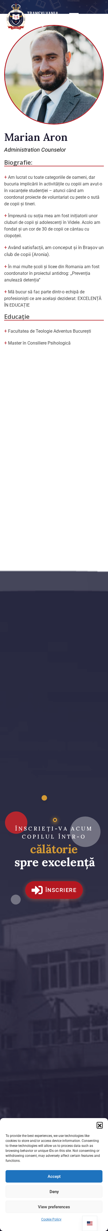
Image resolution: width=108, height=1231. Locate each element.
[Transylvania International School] (33, 16)
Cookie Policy (51, 1219)
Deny (54, 1191)
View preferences (54, 1206)
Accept (54, 1176)
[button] (99, 1125)
